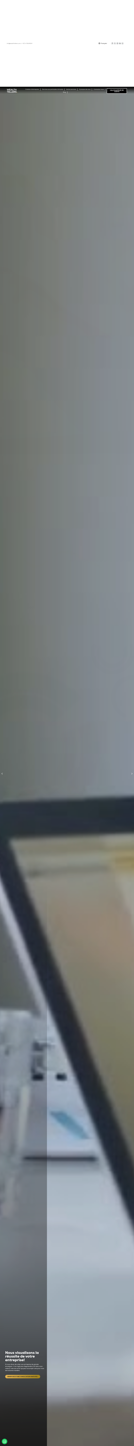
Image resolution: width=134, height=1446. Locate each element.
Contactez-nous (99, 89)
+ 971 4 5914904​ (27, 43)
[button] (2, 773)
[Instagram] (117, 43)
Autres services (71, 89)
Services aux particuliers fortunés (52, 89)
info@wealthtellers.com (14, 43)
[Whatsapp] (122, 43)
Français (103, 43)
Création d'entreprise (32, 89)
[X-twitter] (115, 43)
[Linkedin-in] (120, 43)
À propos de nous (84, 89)
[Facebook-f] (112, 43)
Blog (64, 92)
